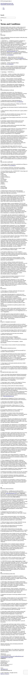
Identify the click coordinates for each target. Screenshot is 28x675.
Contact (7, 4)
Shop (2, 3)
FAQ (12, 657)
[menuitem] (3, 8)
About (4, 3)
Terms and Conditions (13, 656)
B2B (5, 4)
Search (2, 17)
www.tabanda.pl (10, 54)
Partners (2, 4)
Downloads (11, 4)
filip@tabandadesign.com (12, 51)
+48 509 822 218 (4, 669)
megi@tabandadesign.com (11, 493)
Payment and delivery (5, 656)
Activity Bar (10, 3)
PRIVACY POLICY (5, 673)
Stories (6, 3)
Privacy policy (8, 657)
